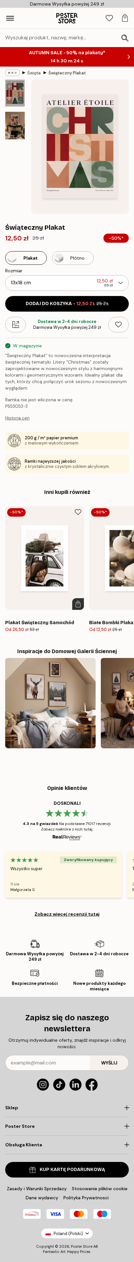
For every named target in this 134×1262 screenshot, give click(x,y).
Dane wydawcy (42, 1198)
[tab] (109, 18)
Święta (34, 73)
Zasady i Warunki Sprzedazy (37, 1188)
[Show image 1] (15, 93)
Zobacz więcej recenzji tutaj (67, 914)
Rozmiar (13, 271)
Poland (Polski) (68, 1233)
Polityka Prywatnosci (86, 1198)
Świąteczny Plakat (67, 73)
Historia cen (17, 418)
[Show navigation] (10, 18)
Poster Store (81, 1246)
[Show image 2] (15, 125)
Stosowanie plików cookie (99, 1188)
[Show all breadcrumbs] (12, 73)
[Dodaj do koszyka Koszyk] (78, 604)
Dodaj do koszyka (67, 303)
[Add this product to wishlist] (118, 324)
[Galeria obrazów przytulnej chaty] (50, 703)
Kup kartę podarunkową (72, 1169)
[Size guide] (15, 324)
